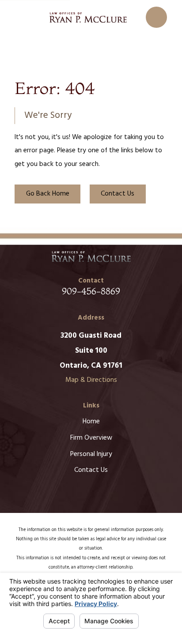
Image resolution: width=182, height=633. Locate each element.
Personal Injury (91, 454)
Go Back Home (47, 193)
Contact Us (117, 193)
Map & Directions (91, 380)
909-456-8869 (91, 291)
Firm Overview (91, 438)
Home (91, 421)
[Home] (88, 17)
